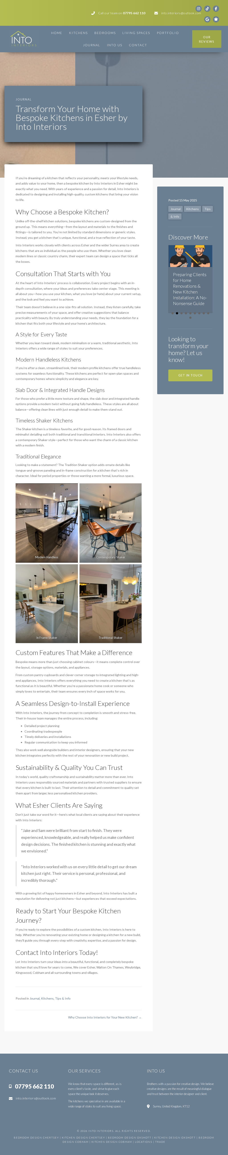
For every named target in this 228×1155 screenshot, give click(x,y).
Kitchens (47, 998)
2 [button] (177, 313)
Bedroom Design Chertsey (36, 1137)
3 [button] (181, 313)
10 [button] (190, 318)
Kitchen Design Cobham (112, 1141)
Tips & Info (63, 998)
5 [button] (190, 313)
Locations (144, 1141)
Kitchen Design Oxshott (175, 1137)
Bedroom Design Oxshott (129, 1137)
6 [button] (195, 313)
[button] (190, 375)
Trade (160, 1141)
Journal (35, 998)
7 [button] (199, 313)
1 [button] (172, 313)
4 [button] (186, 313)
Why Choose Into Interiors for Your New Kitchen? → (105, 1017)
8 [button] (204, 313)
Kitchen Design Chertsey (83, 1137)
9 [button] (208, 313)
